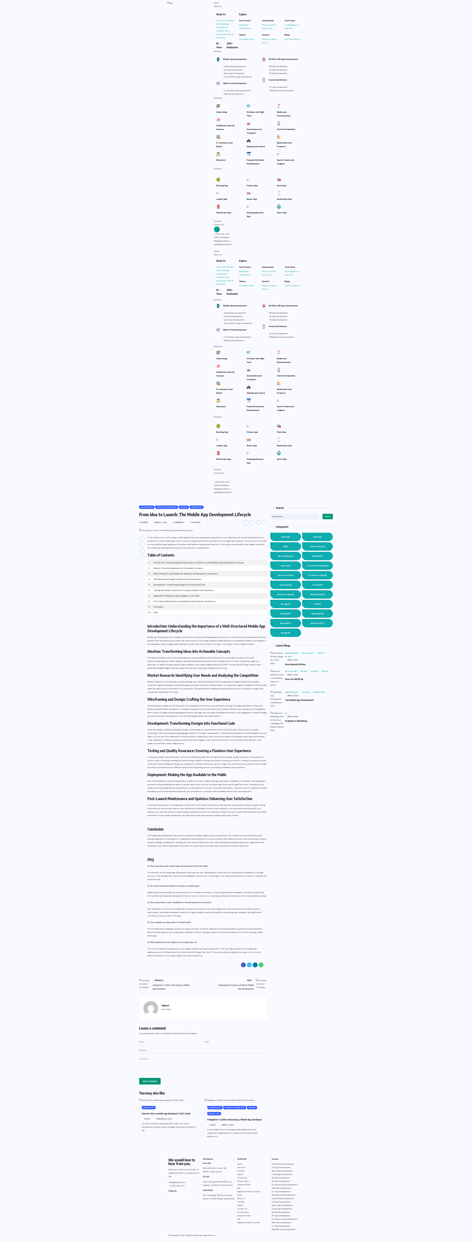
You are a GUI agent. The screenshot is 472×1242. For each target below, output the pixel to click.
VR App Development (278, 73)
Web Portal (317, 623)
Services (217, 299)
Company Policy (244, 1184)
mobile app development (162, 548)
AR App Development (278, 70)
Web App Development (234, 94)
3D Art (317, 537)
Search (328, 516)
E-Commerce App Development (237, 90)
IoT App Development (278, 87)
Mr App (285, 604)
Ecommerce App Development (285, 1184)
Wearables (317, 613)
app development (211, 668)
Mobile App (317, 594)
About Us (218, 254)
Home (216, 251)
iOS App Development (233, 70)
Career (240, 1174)
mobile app (166, 544)
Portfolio (217, 469)
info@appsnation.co (222, 489)
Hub (239, 1188)
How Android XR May (295, 664)
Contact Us (219, 473)
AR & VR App (285, 556)
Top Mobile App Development (299, 700)
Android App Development (235, 66)
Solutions (218, 417)
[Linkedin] (190, 1197)
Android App (317, 546)
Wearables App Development (281, 90)
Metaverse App (285, 594)
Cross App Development (282, 1174)
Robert (147, 1119)
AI (285, 546)
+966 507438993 (221, 485)
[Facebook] (171, 1197)
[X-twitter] (178, 1197)
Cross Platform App (317, 566)
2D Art (285, 537)
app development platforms (228, 896)
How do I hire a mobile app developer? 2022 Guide (166, 1113)
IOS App (317, 585)
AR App (317, 556)
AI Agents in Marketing (296, 720)
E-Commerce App (317, 575)
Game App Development (234, 73)
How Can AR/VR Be (294, 679)
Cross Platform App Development (238, 77)
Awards (285, 566)
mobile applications (186, 537)
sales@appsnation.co (223, 492)
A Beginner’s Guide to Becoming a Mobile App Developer (234, 1119)
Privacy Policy (243, 1181)
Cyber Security (285, 575)
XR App (285, 633)
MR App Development (278, 66)
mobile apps (170, 541)
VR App (285, 613)
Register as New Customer (248, 1191)
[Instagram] (184, 1197)
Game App (286, 585)
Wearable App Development (284, 1195)
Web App (285, 623)
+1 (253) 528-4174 (221, 482)
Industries (218, 346)
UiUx (317, 604)
